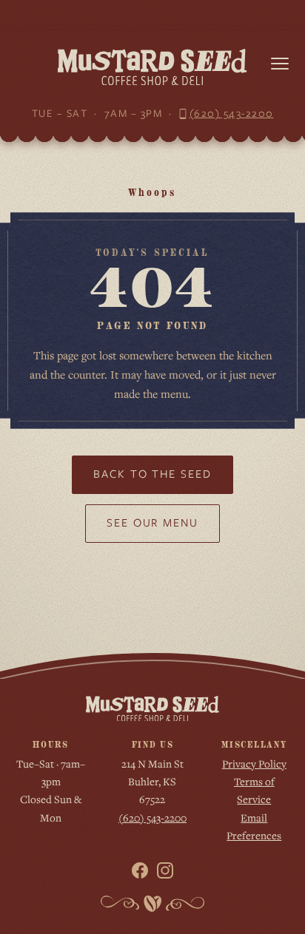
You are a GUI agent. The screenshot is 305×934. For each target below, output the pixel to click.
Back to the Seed (152, 474)
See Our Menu (152, 523)
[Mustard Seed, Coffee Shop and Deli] (152, 67)
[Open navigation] (280, 63)
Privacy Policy (254, 764)
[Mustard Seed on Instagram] (165, 870)
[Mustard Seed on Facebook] (140, 870)
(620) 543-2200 (232, 113)
